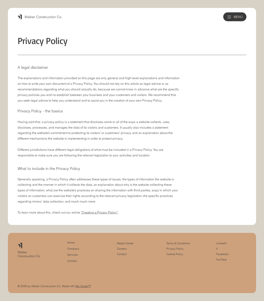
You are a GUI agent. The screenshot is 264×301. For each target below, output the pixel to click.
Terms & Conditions (178, 243)
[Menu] (229, 17)
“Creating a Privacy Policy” (99, 212)
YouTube (221, 259)
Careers (122, 248)
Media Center (125, 243)
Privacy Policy (175, 248)
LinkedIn (221, 243)
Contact (122, 254)
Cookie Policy (174, 254)
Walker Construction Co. (43, 17)
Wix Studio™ (83, 286)
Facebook (222, 254)
